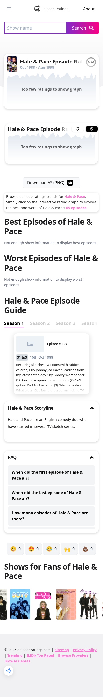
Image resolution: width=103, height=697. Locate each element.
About (89, 9)
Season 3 (66, 323)
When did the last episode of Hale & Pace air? (47, 495)
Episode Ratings (55, 8)
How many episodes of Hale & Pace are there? (50, 516)
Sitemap (62, 649)
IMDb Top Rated (40, 655)
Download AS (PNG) (45, 182)
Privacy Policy (85, 649)
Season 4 (91, 323)
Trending (15, 655)
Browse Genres (17, 661)
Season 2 (40, 323)
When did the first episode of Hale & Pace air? (47, 475)
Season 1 (14, 323)
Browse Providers (73, 655)
